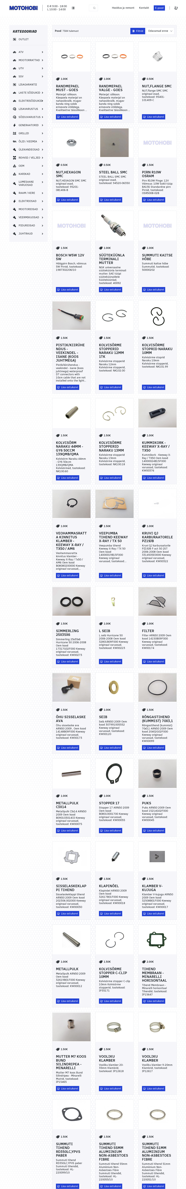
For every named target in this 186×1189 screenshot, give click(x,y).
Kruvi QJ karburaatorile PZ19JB (157, 537)
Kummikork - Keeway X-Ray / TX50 (156, 446)
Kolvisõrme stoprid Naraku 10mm (157, 349)
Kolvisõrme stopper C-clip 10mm (113, 973)
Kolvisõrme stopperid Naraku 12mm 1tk (111, 351)
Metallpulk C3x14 (67, 805)
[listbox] (160, 31)
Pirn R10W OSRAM (151, 174)
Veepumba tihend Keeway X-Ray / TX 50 (113, 537)
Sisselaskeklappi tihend (71, 888)
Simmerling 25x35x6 (67, 633)
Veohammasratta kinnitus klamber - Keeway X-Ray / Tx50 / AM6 (71, 541)
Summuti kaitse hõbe (157, 257)
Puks (146, 803)
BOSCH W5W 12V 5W (70, 257)
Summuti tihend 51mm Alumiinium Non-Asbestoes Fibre (156, 1151)
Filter (148, 631)
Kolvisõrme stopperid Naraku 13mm (111, 446)
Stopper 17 (109, 803)
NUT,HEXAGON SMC (68, 174)
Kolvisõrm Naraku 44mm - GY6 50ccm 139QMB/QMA (69, 448)
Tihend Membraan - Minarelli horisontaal (154, 975)
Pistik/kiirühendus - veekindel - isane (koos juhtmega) (70, 352)
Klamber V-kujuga (152, 888)
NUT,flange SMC (157, 86)
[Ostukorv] (176, 8)
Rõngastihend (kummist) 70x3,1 (157, 719)
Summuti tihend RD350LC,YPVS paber (68, 1150)
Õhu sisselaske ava (71, 719)
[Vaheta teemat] (73, 8)
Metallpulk (67, 969)
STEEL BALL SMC (113, 172)
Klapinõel (109, 886)
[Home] (23, 8)
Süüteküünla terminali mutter (112, 259)
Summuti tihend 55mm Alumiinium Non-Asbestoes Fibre (113, 1151)
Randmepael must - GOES (67, 88)
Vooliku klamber (107, 1058)
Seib (103, 717)
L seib (104, 631)
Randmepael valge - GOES (110, 88)
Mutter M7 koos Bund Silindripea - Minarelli (71, 1062)
